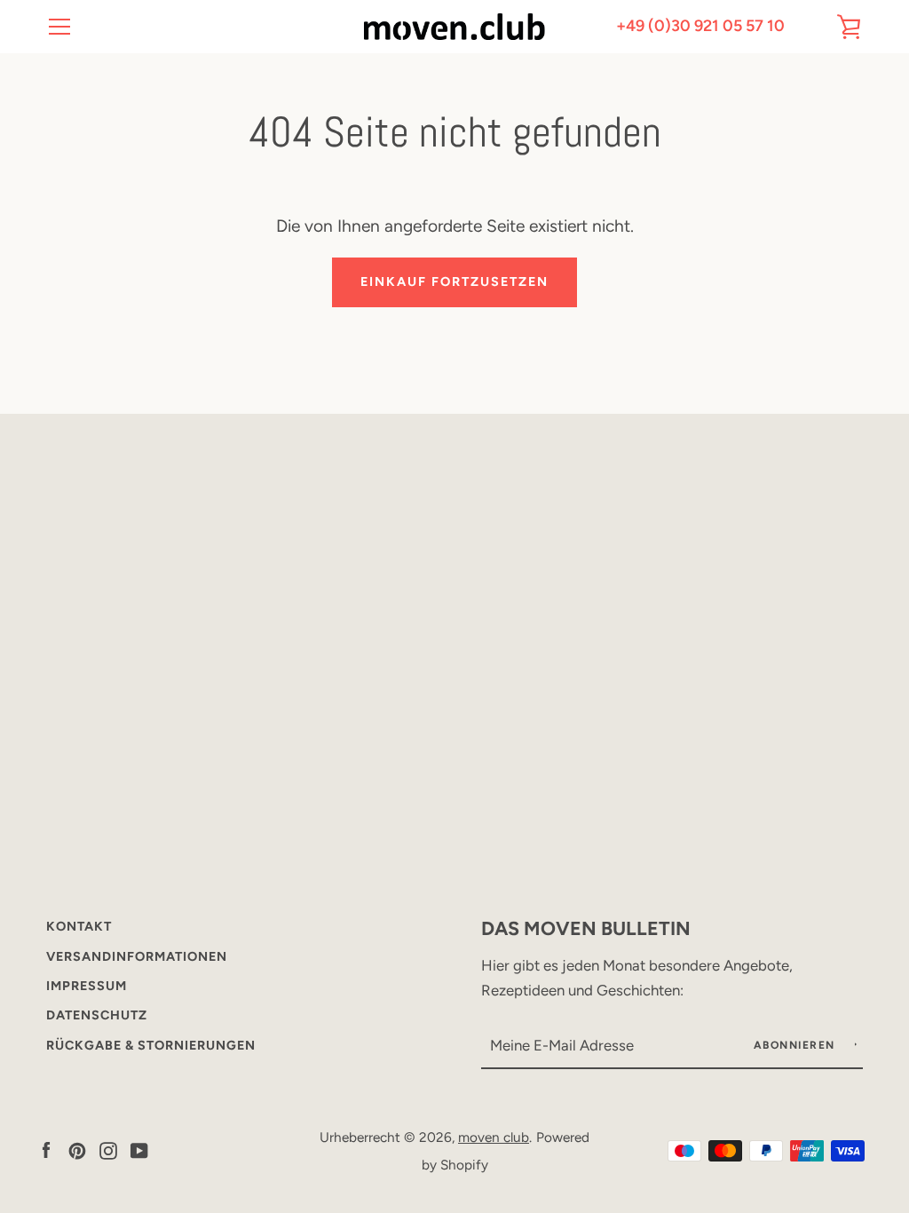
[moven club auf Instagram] (108, 1149)
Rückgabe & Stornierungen (151, 1045)
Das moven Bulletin (586, 927)
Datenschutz (96, 1015)
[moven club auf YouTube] (139, 1149)
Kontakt (79, 926)
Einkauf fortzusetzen (454, 281)
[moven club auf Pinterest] (77, 1149)
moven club (493, 1137)
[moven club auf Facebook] (46, 1149)
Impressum (86, 986)
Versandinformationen (136, 956)
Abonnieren (797, 1045)
